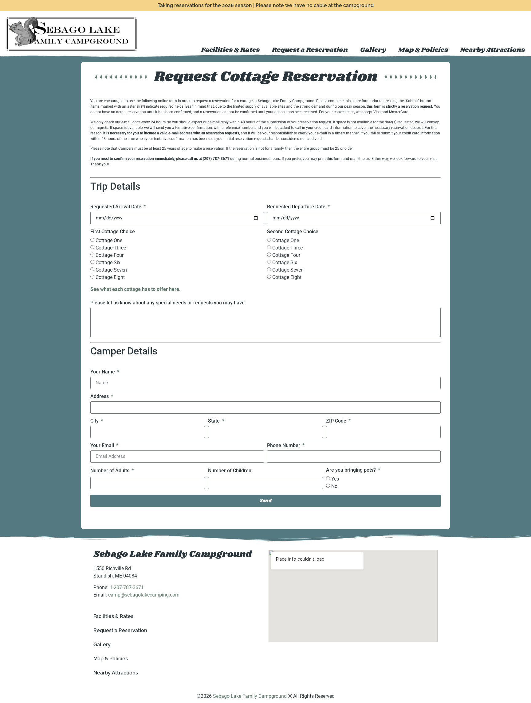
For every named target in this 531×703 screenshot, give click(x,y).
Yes (335, 479)
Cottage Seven (111, 270)
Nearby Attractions (492, 50)
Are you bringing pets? (351, 470)
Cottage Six (108, 262)
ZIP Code (337, 421)
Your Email (102, 445)
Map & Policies (423, 50)
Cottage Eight (110, 277)
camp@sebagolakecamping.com (143, 595)
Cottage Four (110, 255)
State (214, 421)
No (334, 486)
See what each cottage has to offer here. (135, 289)
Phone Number (284, 445)
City (95, 421)
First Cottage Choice (112, 231)
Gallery (373, 50)
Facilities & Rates (230, 50)
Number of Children (229, 470)
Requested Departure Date (297, 207)
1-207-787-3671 (127, 587)
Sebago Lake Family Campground (172, 554)
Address (100, 396)
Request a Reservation (310, 50)
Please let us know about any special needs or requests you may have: (168, 303)
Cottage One (109, 240)
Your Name (103, 372)
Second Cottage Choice (292, 231)
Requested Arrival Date (116, 207)
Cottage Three (111, 248)
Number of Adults (110, 470)
